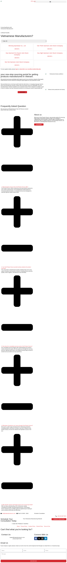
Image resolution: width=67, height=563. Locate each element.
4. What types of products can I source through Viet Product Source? (17, 425)
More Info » (17, 48)
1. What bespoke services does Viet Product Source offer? (14, 186)
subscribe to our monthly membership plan (30, 69)
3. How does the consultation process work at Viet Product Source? (16, 346)
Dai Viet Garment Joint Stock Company (17, 62)
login (16, 69)
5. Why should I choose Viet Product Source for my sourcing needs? (17, 504)
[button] (50, 2)
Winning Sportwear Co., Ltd (17, 45)
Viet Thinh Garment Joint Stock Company (50, 45)
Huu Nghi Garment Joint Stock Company (50, 53)
